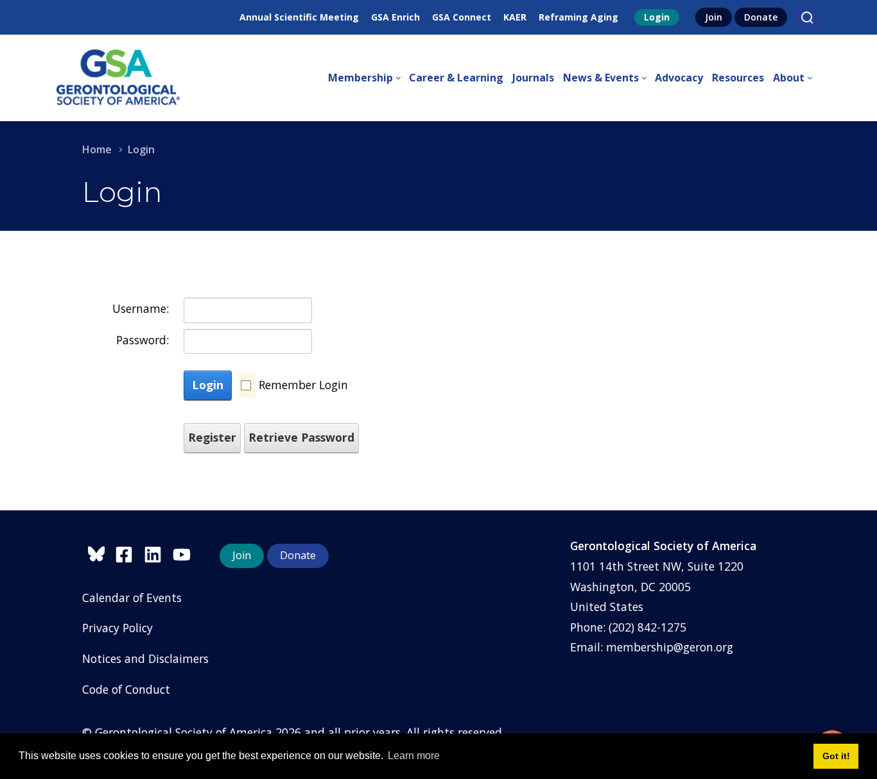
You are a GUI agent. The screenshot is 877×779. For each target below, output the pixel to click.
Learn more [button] (414, 755)
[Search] (807, 17)
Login (657, 17)
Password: (142, 340)
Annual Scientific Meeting (299, 17)
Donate (760, 17)
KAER (514, 17)
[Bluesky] (98, 552)
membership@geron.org (669, 647)
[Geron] (118, 78)
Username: (140, 308)
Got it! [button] (836, 756)
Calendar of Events (132, 597)
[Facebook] (129, 552)
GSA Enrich (395, 17)
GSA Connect (461, 17)
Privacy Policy (117, 627)
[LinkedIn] (158, 552)
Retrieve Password (301, 437)
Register (212, 437)
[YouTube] (185, 552)
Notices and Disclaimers (145, 658)
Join (713, 17)
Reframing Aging (578, 17)
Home (97, 149)
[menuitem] (368, 78)
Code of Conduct (126, 689)
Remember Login (303, 384)
